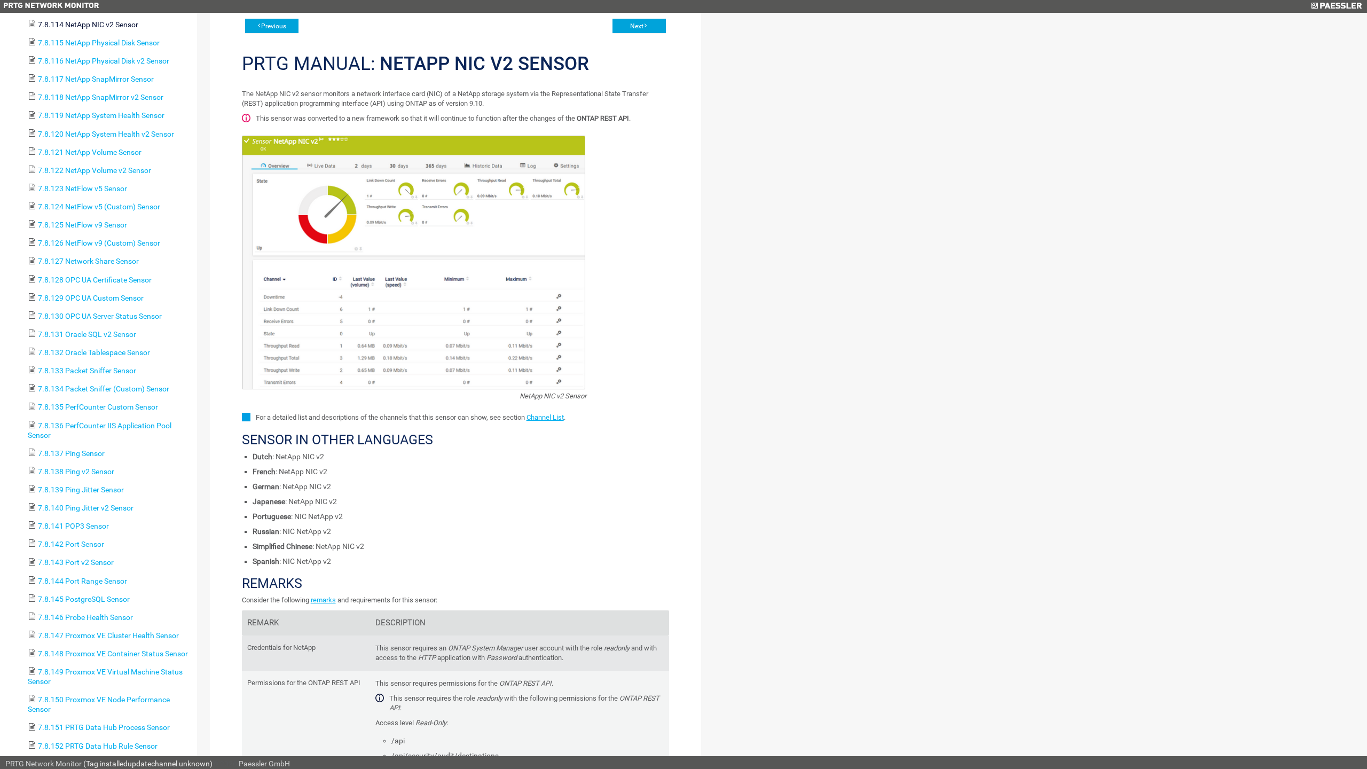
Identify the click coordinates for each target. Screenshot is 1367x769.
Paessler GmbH (264, 763)
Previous (273, 26)
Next (636, 26)
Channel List (545, 417)
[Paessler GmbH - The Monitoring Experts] (1336, 6)
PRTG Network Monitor (43, 763)
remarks (323, 600)
